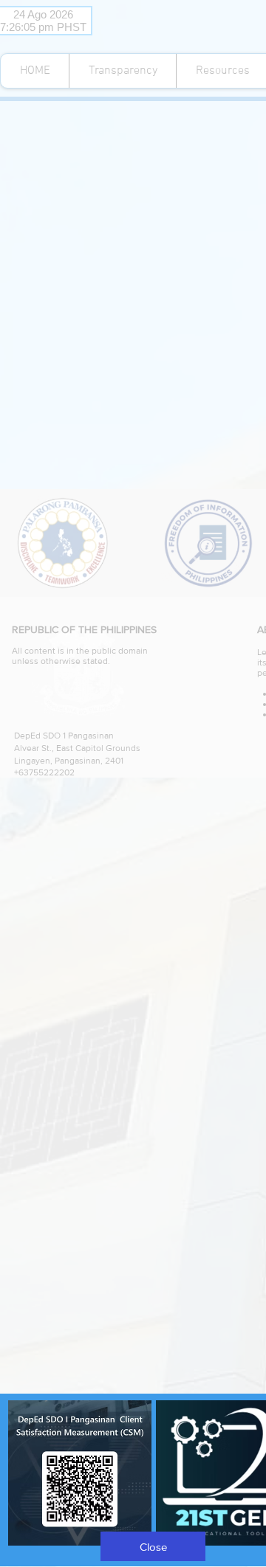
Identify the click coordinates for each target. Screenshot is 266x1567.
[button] (152, 1546)
